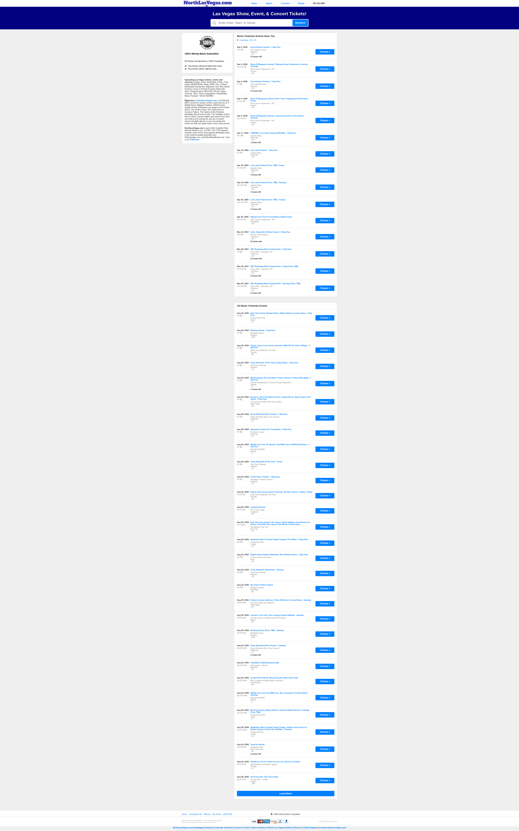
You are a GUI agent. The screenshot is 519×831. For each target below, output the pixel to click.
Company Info (195, 814)
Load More (286, 793)
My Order (217, 814)
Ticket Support (311, 827)
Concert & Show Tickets (245, 827)
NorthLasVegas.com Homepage (188, 827)
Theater (301, 3)
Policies (207, 814)
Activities (208, 827)
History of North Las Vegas (271, 827)
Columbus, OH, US (247, 40)
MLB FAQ (227, 814)
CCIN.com (194, 139)
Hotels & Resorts (294, 827)
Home (254, 3)
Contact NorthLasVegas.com (332, 827)
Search (300, 23)
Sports (269, 3)
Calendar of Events (224, 827)
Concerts (285, 3)
